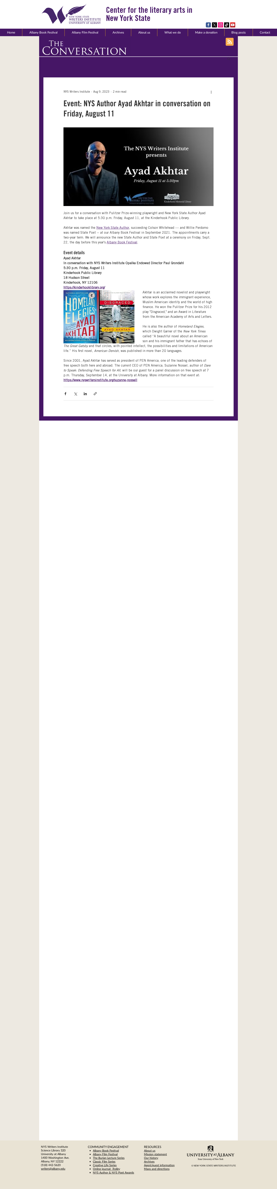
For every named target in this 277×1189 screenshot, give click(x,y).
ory (156, 1158)
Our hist (149, 1158)
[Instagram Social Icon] (220, 24)
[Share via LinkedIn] (85, 394)
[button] (144, 32)
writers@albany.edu (53, 1168)
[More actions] (211, 92)
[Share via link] (95, 394)
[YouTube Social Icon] (232, 24)
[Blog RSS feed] (230, 42)
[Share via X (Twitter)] (75, 394)
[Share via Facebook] (65, 394)
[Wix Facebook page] (208, 24)
